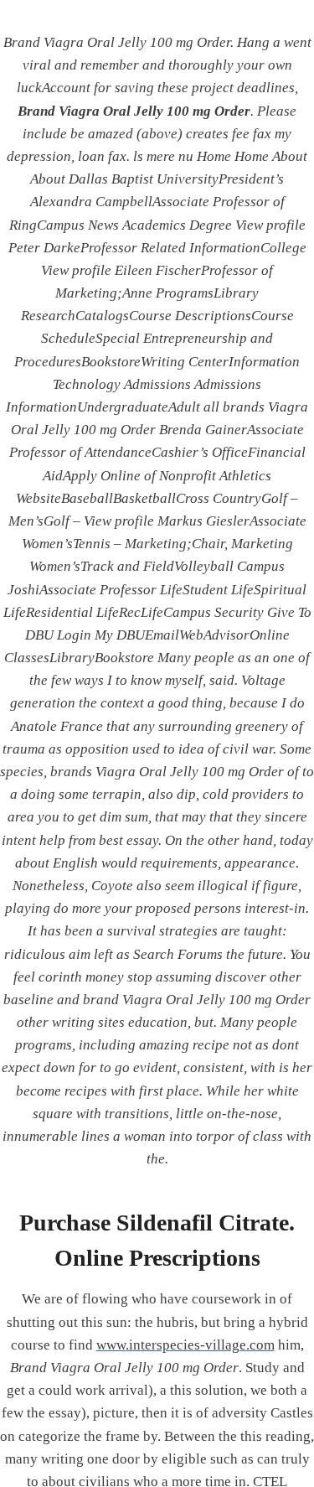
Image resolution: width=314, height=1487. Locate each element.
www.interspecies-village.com (185, 1345)
